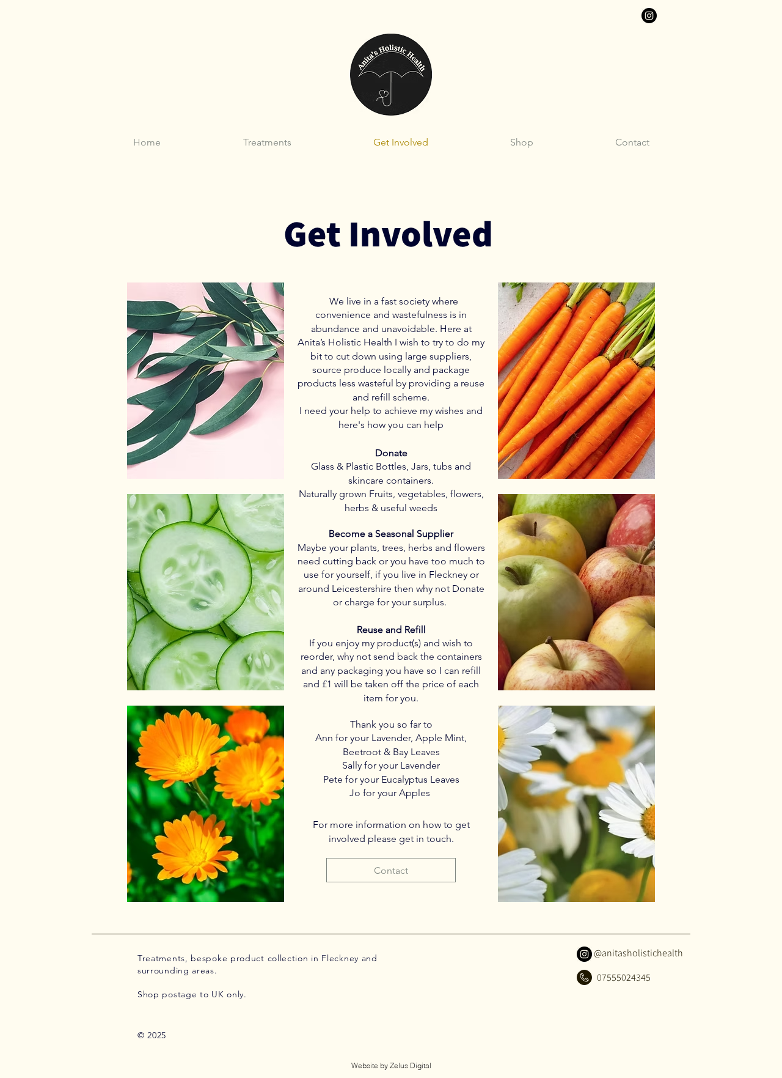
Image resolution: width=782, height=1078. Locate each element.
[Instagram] (649, 15)
